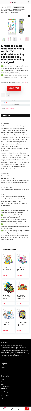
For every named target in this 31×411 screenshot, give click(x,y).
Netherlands (11, 103)
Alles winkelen (5, 382)
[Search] (28, 2)
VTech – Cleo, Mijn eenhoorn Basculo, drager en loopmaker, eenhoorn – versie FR (22, 272)
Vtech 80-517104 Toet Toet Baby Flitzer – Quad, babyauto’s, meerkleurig (7, 299)
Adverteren (4, 388)
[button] (29, 16)
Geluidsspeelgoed (19, 7)
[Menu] (2, 2)
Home (3, 7)
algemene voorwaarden (8, 398)
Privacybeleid (5, 395)
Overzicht (3, 367)
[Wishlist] (12, 409)
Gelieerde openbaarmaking (8, 400)
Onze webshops (5, 386)
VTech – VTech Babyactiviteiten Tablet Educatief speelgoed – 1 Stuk (22, 327)
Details (25, 82)
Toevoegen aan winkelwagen (14, 88)
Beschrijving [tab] (6, 115)
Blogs (2, 384)
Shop (8, 7)
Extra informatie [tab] (6, 118)
